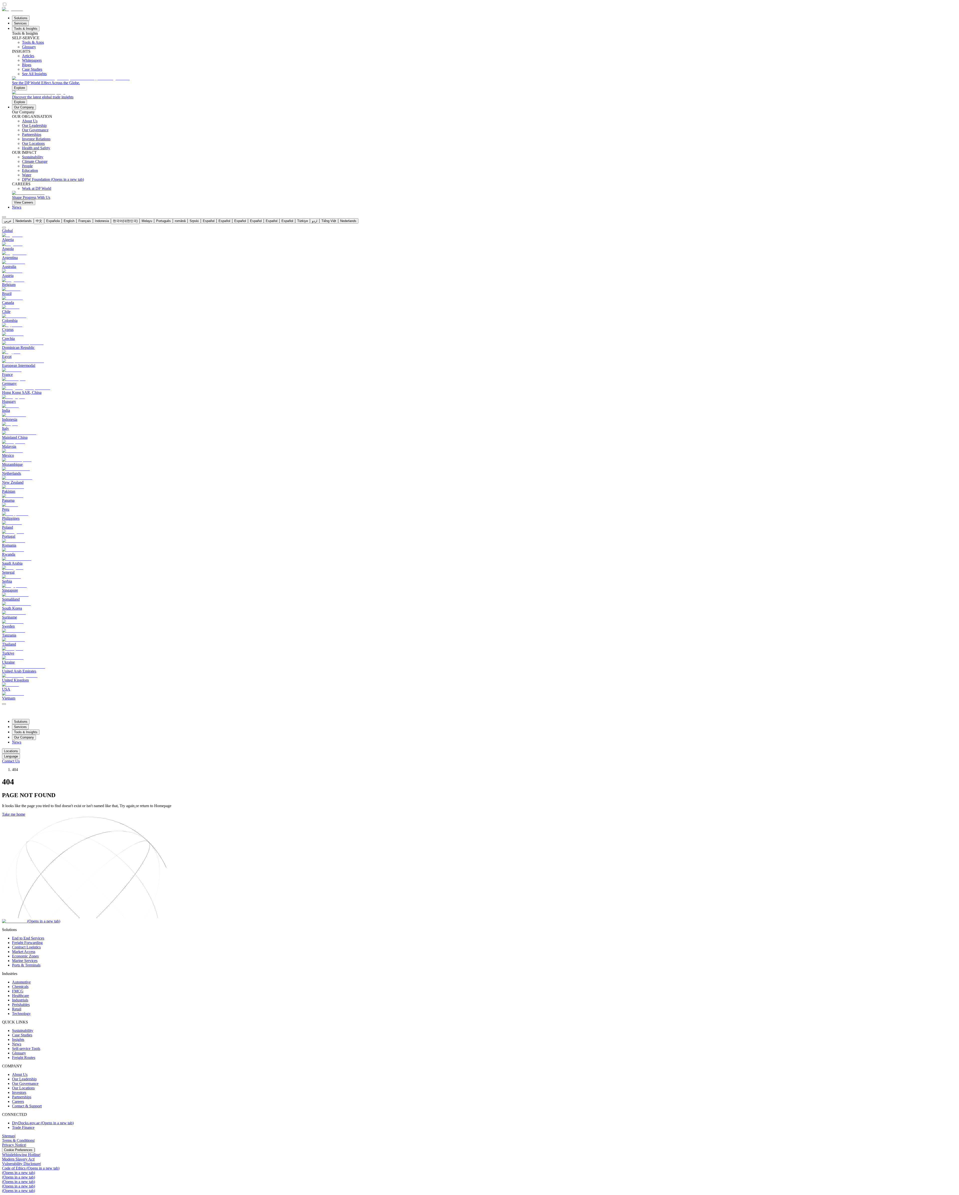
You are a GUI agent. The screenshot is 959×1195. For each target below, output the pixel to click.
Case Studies (22, 1035)
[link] (484, 83)
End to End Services (28, 938)
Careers (18, 1101)
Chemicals (20, 986)
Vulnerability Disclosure (21, 1164)
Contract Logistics (26, 947)
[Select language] (4, 217)
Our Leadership (24, 1079)
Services (20, 23)
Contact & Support (27, 1106)
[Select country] (4, 227)
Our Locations (23, 1088)
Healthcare (20, 995)
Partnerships (21, 1097)
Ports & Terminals (26, 965)
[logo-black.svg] (12, 9)
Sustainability (22, 1030)
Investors (19, 1092)
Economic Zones (25, 956)
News (16, 207)
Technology (21, 1013)
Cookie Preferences (18, 1150)
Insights (18, 1039)
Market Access (23, 952)
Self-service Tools (26, 1048)
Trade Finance (23, 1127)
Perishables (21, 1004)
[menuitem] (7, 221)
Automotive (21, 982)
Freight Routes (23, 1057)
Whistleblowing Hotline (21, 1155)
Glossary (19, 1053)
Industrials (20, 1000)
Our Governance (25, 1083)
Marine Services (24, 960)
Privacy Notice (13, 1145)
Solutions (20, 18)
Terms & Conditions (18, 1140)
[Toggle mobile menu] (4, 703)
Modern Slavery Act (18, 1159)
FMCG (17, 991)
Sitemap (8, 1136)
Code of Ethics (30, 1168)
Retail (16, 1009)
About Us (19, 1074)
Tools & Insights (25, 28)
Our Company (24, 107)
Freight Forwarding (27, 943)
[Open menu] (4, 704)
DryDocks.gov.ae (43, 1123)
